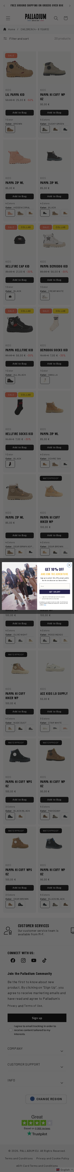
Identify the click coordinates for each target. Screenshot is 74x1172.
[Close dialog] (69, 565)
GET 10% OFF (54, 591)
